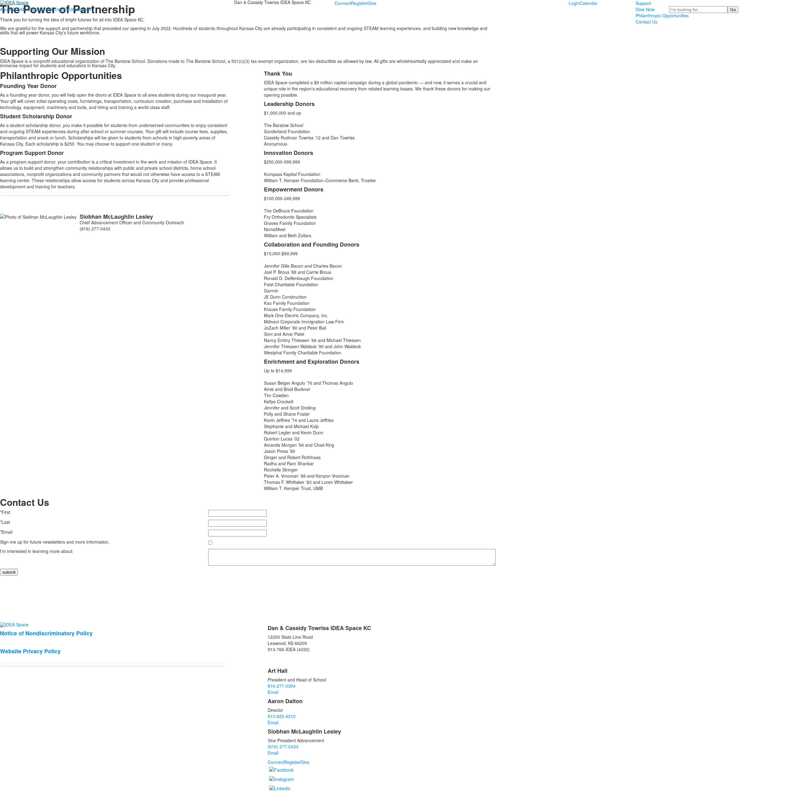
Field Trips (53, 9)
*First (5, 512)
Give (371, 3)
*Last (5, 522)
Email (273, 692)
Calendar (589, 3)
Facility (70, 9)
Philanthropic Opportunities (662, 15)
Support (85, 9)
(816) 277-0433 (283, 746)
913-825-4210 (282, 716)
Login (574, 3)
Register (359, 3)
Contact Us (646, 22)
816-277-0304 (282, 686)
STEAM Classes (27, 9)
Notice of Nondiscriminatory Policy (46, 633)
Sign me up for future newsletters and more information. (55, 542)
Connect (343, 3)
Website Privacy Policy (30, 651)
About (5, 9)
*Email (6, 532)
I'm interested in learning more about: (36, 551)
